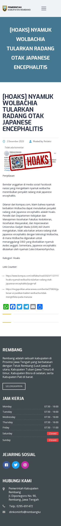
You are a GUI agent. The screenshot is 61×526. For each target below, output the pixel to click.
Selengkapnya (14, 386)
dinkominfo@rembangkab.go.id (29, 512)
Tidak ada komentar (14, 147)
